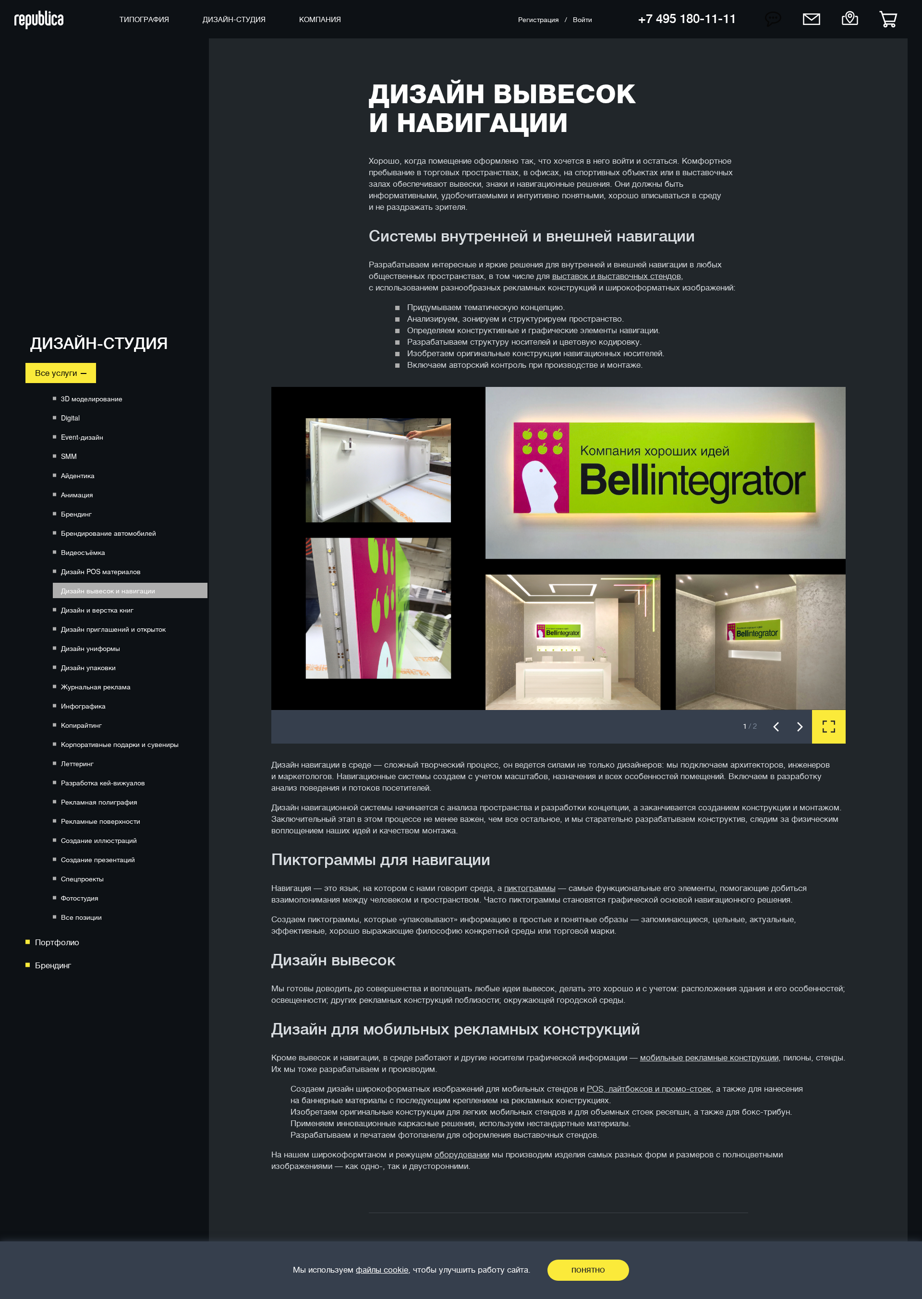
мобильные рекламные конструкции (709, 1057)
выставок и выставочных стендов (616, 276)
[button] (776, 727)
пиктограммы (530, 888)
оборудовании (462, 1154)
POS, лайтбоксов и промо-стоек (649, 1089)
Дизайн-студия (99, 344)
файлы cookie (382, 1270)
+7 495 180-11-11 (687, 19)
